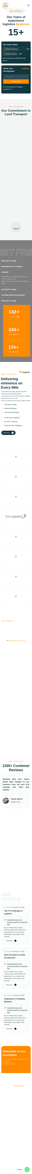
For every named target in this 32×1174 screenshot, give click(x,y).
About (6, 1096)
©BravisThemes (19, 1086)
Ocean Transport (16, 203)
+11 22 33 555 (11, 1143)
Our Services (8, 1100)
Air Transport (16, 135)
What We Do (8, 1127)
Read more (5, 669)
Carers (6, 1111)
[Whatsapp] (27, 1169)
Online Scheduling (10, 1135)
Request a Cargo (9, 1120)
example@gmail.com (13, 1146)
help (11, 89)
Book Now (9, 941)
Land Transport (16, 169)
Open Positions (9, 1108)
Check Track (16, 81)
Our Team (7, 1104)
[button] (13, 816)
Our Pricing (7, 1131)
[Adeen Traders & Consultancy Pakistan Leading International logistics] (5, 5)
